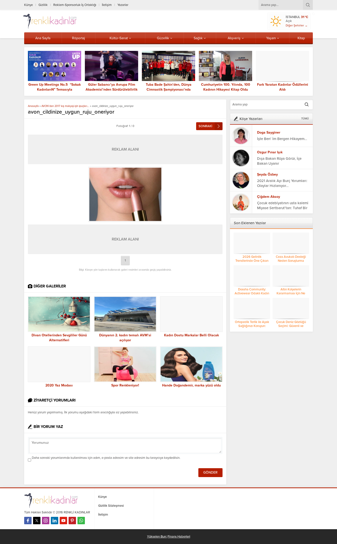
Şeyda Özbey (267, 174)
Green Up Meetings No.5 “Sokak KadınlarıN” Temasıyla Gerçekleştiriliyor (54, 89)
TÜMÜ (305, 118)
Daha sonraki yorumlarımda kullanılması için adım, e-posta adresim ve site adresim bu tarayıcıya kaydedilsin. (106, 458)
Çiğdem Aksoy (268, 197)
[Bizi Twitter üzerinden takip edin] (36, 520)
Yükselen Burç (157, 537)
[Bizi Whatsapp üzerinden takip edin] (81, 520)
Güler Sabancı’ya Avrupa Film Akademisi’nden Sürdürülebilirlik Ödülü (111, 89)
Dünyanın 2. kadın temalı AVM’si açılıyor (125, 337)
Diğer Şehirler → (297, 25)
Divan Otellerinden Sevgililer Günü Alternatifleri (59, 337)
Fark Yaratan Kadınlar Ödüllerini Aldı (282, 87)
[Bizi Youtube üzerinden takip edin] (63, 520)
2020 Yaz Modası (59, 385)
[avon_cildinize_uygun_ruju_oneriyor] (125, 194)
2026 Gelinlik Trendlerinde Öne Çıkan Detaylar (251, 261)
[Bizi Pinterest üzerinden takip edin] (72, 520)
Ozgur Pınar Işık (269, 152)
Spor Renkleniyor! (125, 385)
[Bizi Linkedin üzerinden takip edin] (54, 520)
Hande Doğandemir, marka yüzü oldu (191, 385)
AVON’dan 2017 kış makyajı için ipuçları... (65, 106)
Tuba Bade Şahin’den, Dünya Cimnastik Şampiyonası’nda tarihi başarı (168, 89)
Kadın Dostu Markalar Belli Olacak (191, 335)
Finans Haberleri (179, 537)
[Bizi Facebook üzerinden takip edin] (28, 520)
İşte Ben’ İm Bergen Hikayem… (282, 139)
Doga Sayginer (268, 132)
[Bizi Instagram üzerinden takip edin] (45, 520)
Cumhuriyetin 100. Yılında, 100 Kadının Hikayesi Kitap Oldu (225, 87)
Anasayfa (33, 106)
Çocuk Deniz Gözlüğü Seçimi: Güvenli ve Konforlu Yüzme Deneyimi (291, 326)
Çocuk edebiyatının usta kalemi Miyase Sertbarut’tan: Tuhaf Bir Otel (282, 208)
